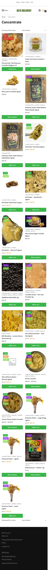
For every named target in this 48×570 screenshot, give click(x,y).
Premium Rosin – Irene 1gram (10, 507)
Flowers (14, 293)
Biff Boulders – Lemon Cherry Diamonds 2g (12, 337)
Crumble (5, 60)
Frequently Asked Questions (12, 540)
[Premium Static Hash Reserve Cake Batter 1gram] (12, 137)
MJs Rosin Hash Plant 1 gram (12, 203)
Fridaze (37, 374)
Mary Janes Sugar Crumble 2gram (34, 235)
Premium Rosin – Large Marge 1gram (35, 419)
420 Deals (5, 553)
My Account (6, 533)
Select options (35, 69)
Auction (4, 59)
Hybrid (37, 105)
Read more (12, 69)
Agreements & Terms (9, 563)
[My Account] (39, 10)
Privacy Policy (7, 559)
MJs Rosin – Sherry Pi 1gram (12, 250)
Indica (42, 105)
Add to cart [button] (35, 117)
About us (5, 536)
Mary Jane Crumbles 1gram (11, 92)
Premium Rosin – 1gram (10, 459)
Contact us (6, 546)
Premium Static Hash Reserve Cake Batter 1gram (12, 157)
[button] (43, 10)
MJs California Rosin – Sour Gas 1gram (34, 335)
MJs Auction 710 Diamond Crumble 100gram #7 (11, 64)
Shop (23, 2)
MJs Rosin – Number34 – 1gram (34, 198)
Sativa (19, 374)
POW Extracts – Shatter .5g (34, 468)
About (18, 2)
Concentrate (12, 59)
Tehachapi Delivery (9, 556)
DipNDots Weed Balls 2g (10, 297)
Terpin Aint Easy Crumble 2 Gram (34, 60)
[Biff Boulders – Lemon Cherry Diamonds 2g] (12, 320)
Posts (27, 2)
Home (3, 17)
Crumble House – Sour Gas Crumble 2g (34, 296)
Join (32, 2)
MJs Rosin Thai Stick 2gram (35, 147)
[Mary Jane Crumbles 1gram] (12, 81)
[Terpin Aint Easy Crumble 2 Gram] (35, 43)
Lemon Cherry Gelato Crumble (12, 419)
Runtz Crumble (30, 379)
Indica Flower (17, 295)
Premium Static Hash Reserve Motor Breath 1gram (35, 109)
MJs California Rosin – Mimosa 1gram (9, 378)
